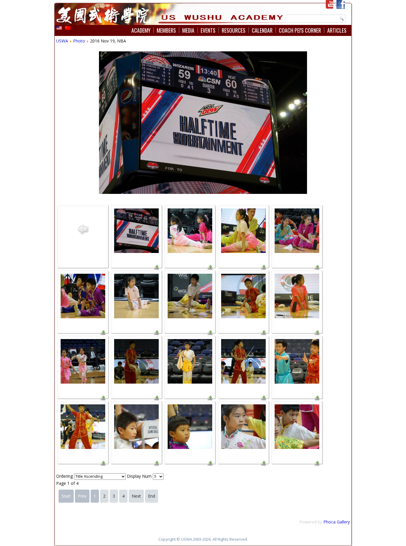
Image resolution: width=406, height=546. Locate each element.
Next (136, 496)
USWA (62, 41)
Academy (140, 30)
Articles (337, 30)
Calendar (262, 30)
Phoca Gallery (336, 522)
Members (166, 30)
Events (208, 30)
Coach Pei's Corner (300, 30)
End (151, 496)
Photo (79, 41)
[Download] (156, 268)
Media (188, 30)
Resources (234, 30)
